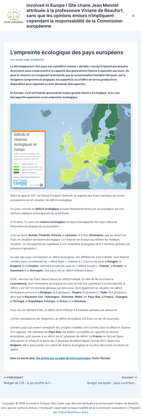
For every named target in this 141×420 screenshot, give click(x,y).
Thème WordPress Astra (73, 412)
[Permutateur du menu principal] (133, 16)
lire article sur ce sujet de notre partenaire (63, 358)
